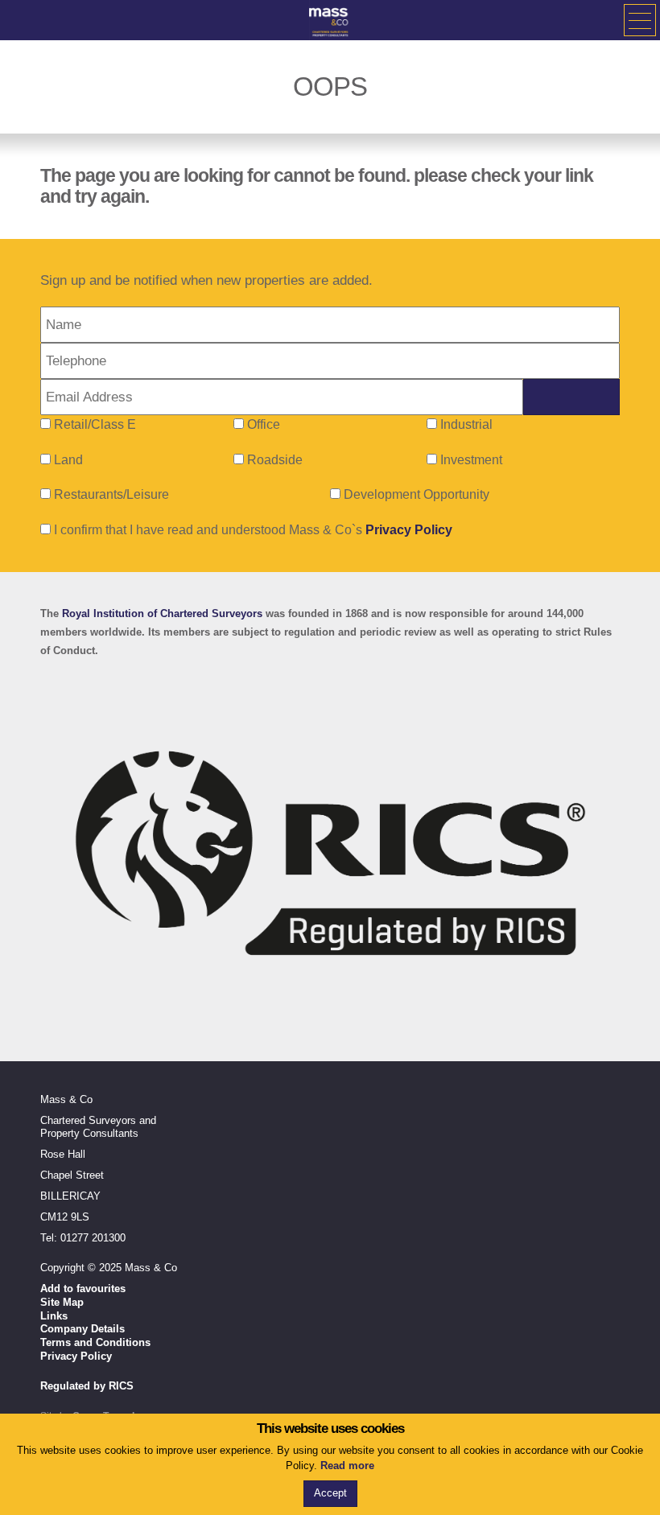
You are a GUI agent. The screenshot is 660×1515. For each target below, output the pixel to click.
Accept (330, 1493)
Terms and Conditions (95, 1342)
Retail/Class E (95, 424)
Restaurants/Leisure (111, 494)
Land (68, 460)
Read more (347, 1465)
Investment (471, 460)
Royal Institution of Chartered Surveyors (162, 613)
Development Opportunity (416, 494)
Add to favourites (83, 1288)
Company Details (82, 1329)
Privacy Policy (408, 530)
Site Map (62, 1302)
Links (54, 1316)
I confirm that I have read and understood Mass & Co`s (251, 530)
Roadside (275, 460)
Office (263, 424)
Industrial (466, 424)
